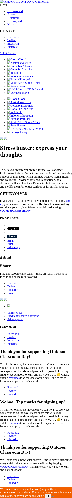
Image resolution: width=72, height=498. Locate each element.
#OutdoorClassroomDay (14, 466)
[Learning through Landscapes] (8, 306)
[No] (52, 496)
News (10, 24)
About (11, 14)
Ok (47, 496)
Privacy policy (15, 319)
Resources (13, 17)
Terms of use (14, 312)
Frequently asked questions (23, 315)
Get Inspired (14, 21)
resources (14, 377)
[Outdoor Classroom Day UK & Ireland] (24, 1)
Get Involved (15, 11)
